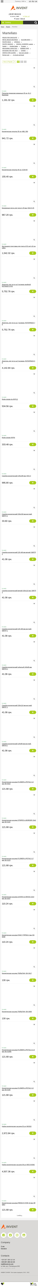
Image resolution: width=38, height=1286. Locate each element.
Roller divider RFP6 (8, 437)
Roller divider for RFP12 (10, 399)
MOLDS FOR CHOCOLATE (9, 37)
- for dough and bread (18, 55)
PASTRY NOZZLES (7, 44)
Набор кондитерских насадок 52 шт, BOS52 (16, 1126)
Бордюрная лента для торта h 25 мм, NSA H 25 (18, 208)
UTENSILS (17, 42)
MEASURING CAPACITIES (9, 48)
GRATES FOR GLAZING (9, 53)
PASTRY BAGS (6, 42)
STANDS (23, 50)
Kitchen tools (5, 55)
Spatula (4, 46)
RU (33, 1)
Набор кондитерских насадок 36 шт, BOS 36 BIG (18, 1164)
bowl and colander (23, 53)
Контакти (4, 1248)
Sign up (22, 18)
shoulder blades (14, 46)
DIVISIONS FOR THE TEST (10, 50)
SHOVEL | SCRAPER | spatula (24, 44)
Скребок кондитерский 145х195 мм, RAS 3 (16, 476)
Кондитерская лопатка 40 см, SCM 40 (14, 170)
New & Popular (7, 61)
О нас (3, 1246)
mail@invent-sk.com (7, 1264)
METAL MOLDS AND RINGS (10, 39)
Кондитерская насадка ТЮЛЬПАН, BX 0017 (17, 973)
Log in (17, 18)
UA (36, 1)
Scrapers (23, 46)
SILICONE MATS (25, 39)
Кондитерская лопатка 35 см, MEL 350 (15, 131)
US (30, 1)
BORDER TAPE (24, 48)
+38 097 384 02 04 (15, 14)
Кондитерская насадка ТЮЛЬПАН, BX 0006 (17, 1011)
